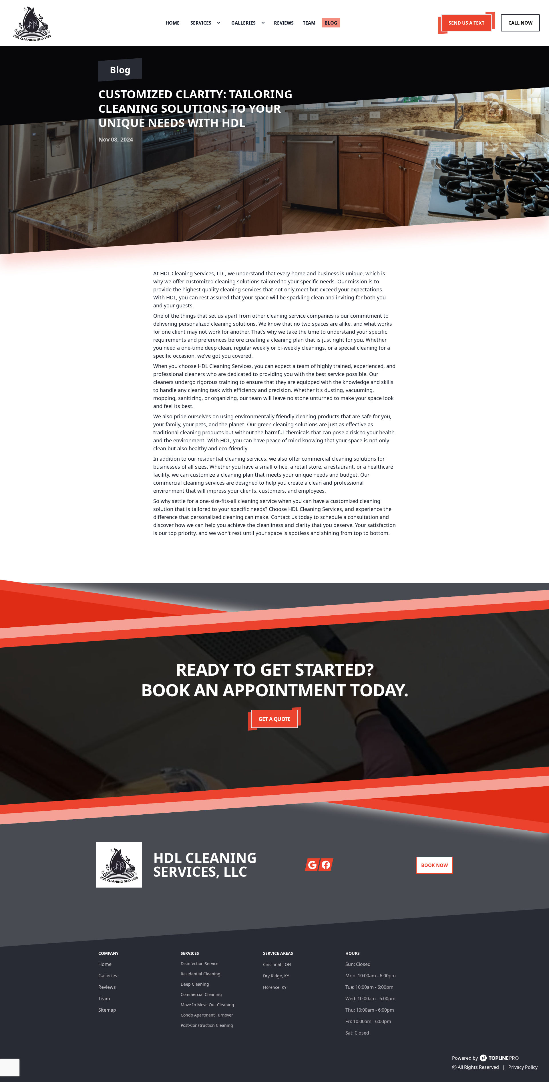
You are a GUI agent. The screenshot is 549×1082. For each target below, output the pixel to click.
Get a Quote (274, 718)
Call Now (520, 23)
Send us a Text (466, 23)
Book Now (434, 865)
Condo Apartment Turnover (207, 1015)
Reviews (107, 987)
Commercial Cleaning (201, 994)
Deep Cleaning (195, 984)
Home (105, 964)
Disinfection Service (199, 963)
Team (104, 998)
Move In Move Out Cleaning (207, 1004)
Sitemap (107, 1010)
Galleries (107, 975)
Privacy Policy (523, 1067)
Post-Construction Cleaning (207, 1025)
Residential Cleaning (200, 973)
